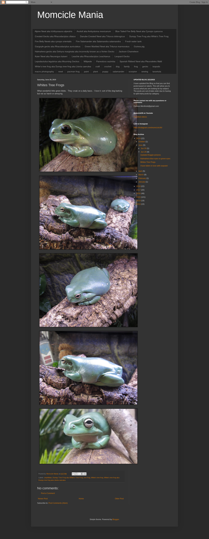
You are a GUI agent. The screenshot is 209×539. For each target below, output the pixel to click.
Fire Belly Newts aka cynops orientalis (53, 41)
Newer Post (43, 499)
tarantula (157, 71)
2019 (138, 138)
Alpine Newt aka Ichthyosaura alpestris (53, 31)
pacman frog (73, 71)
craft (97, 66)
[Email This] (73, 473)
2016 (138, 193)
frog (136, 66)
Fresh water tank (133, 41)
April (140, 171)
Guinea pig (139, 46)
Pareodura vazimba (105, 61)
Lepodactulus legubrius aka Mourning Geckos (57, 61)
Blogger (115, 519)
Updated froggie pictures (150, 155)
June (140, 145)
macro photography (44, 71)
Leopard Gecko (122, 56)
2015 (138, 197)
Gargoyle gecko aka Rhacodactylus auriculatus (57, 46)
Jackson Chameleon (128, 51)
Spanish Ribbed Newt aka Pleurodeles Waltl (141, 61)
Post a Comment (48, 493)
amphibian (48, 477)
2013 (138, 204)
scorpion (133, 71)
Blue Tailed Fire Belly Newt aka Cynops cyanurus (139, 31)
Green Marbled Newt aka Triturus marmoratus (107, 46)
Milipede (88, 61)
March (141, 175)
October (142, 142)
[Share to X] (79, 473)
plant (95, 71)
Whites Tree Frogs (147, 162)
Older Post (119, 499)
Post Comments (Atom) (58, 503)
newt (60, 71)
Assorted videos (140, 117)
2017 (138, 190)
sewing (144, 71)
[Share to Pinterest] (84, 473)
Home (81, 499)
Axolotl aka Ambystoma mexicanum (94, 31)
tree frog (87, 477)
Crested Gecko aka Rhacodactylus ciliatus (55, 36)
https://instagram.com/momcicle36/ (148, 128)
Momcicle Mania (70, 15)
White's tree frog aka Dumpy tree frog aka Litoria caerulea (63, 66)
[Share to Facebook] (82, 473)
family (127, 66)
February (142, 178)
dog (117, 66)
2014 (138, 201)
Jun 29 (144, 152)
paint (86, 71)
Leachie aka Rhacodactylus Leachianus (91, 56)
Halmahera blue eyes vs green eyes (155, 159)
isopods (156, 66)
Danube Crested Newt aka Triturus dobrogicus (102, 36)
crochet (107, 66)
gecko (145, 66)
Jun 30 (144, 148)
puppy (105, 71)
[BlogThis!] (76, 473)
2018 (138, 186)
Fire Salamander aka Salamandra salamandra (98, 41)
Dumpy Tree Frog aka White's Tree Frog (148, 36)
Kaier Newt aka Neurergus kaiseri (51, 56)
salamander (118, 71)
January (142, 182)
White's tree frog (97, 477)
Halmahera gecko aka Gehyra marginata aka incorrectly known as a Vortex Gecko (74, 51)
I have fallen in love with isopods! (154, 166)
